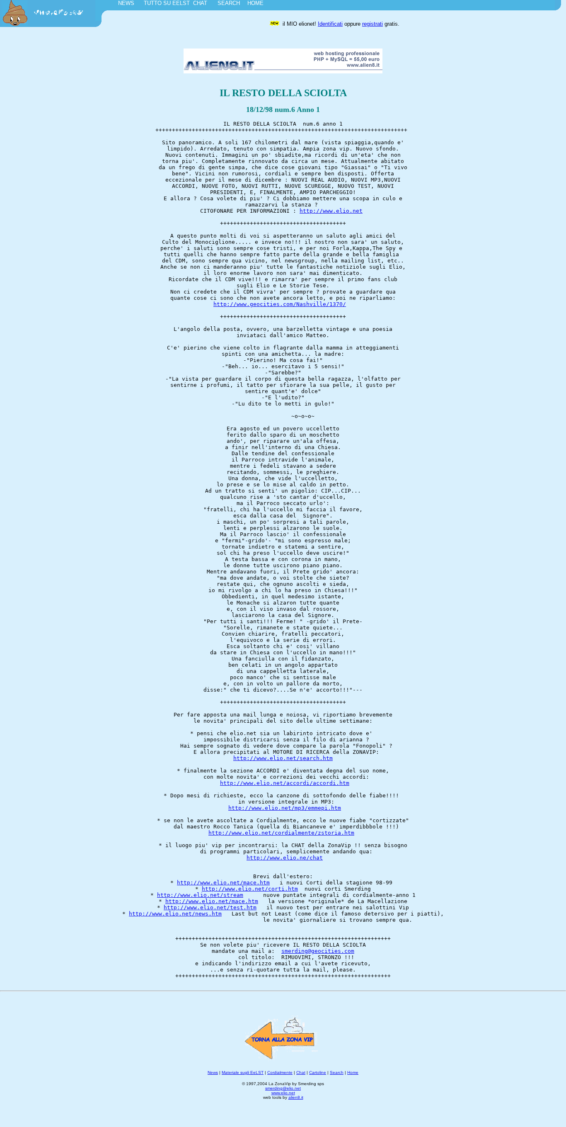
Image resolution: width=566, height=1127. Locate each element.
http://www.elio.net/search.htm (283, 758)
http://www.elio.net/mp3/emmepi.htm (284, 808)
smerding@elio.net (283, 1088)
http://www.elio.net (331, 211)
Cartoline (317, 1072)
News (213, 1072)
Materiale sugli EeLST (243, 1072)
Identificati (330, 24)
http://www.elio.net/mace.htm (223, 882)
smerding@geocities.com (317, 951)
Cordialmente (280, 1072)
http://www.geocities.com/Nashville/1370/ (279, 304)
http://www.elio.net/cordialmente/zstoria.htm (281, 833)
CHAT (200, 3)
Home (352, 1072)
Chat (300, 1072)
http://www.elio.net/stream (200, 895)
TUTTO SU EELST (166, 3)
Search (336, 1072)
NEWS (126, 3)
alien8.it (295, 1097)
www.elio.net (283, 1093)
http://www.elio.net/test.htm (210, 907)
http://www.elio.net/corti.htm (250, 889)
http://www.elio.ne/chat (285, 858)
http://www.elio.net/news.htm (175, 914)
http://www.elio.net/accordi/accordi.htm (284, 783)
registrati (372, 24)
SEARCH (229, 3)
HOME (255, 3)
